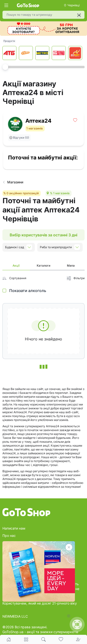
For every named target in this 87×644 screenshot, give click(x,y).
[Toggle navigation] (6, 5)
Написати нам (13, 528)
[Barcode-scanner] (79, 15)
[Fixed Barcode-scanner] (77, 624)
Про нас (9, 535)
